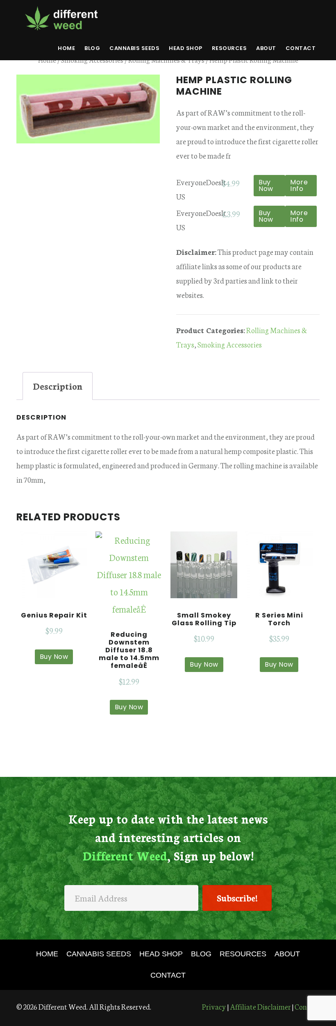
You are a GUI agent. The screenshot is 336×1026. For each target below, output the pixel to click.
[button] (237, 898)
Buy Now (266, 185)
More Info (299, 185)
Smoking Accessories (230, 344)
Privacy (214, 1006)
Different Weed (61, 18)
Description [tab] (57, 385)
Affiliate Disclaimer (260, 1006)
